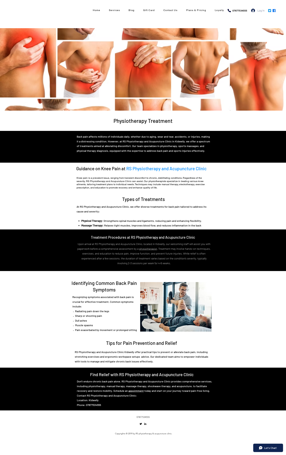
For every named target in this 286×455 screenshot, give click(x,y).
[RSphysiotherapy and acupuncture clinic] (274, 10)
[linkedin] (145, 423)
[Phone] (229, 11)
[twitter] (140, 423)
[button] (114, 10)
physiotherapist (148, 248)
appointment (136, 390)
